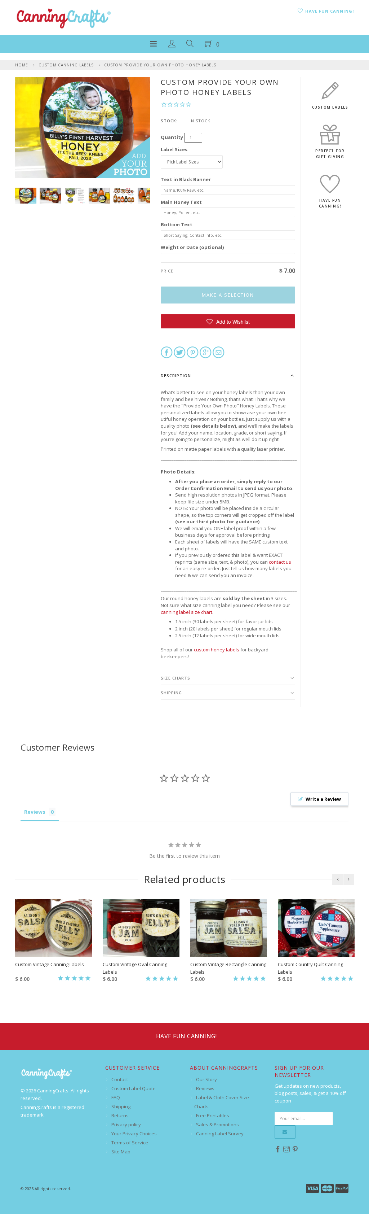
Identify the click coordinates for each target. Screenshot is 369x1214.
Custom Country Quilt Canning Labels (310, 968)
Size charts (175, 678)
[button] (228, 321)
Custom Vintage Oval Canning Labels (135, 968)
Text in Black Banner (186, 179)
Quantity (172, 137)
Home (21, 64)
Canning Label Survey (220, 1133)
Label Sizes (174, 149)
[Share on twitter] (180, 352)
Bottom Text (176, 224)
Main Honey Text (181, 202)
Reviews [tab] (34, 811)
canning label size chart (186, 612)
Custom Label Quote (133, 1088)
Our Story (206, 1079)
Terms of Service (129, 1142)
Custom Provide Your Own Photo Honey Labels (160, 64)
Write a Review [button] (323, 799)
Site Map (120, 1151)
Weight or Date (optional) (192, 247)
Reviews (205, 1088)
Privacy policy (126, 1124)
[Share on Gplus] (206, 352)
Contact (119, 1079)
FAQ (115, 1097)
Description (176, 375)
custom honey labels (216, 649)
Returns (120, 1115)
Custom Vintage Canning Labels (49, 964)
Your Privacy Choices (134, 1133)
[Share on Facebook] (167, 352)
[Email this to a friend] (218, 352)
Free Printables (212, 1115)
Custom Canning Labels (66, 64)
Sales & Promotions (217, 1124)
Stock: (169, 120)
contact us (280, 562)
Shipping (171, 692)
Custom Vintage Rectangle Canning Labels (228, 968)
